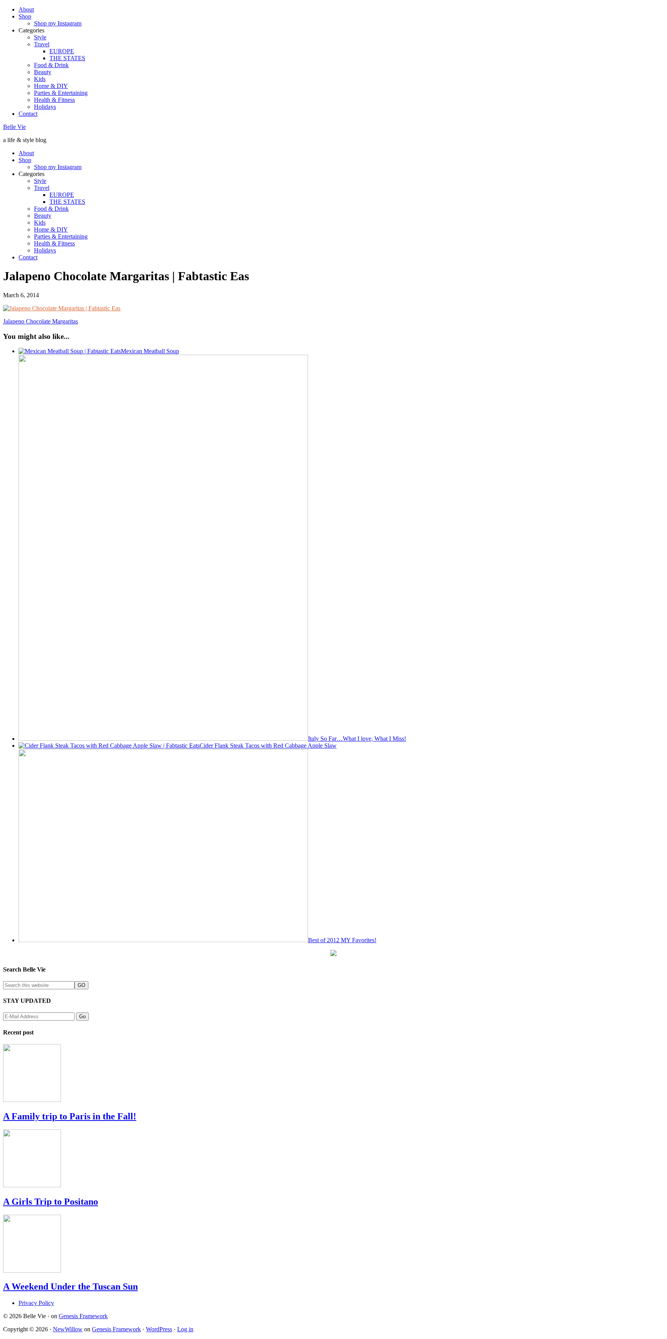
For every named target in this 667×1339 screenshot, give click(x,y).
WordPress (159, 1329)
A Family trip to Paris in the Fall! (69, 1116)
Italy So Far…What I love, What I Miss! (357, 738)
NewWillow (68, 1329)
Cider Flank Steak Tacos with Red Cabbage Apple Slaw (268, 745)
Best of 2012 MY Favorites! (342, 940)
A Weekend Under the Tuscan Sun (70, 1286)
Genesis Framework (83, 1316)
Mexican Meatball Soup (150, 351)
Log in (185, 1329)
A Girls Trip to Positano (50, 1202)
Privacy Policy (36, 1303)
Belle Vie (14, 127)
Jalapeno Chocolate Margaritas (40, 321)
